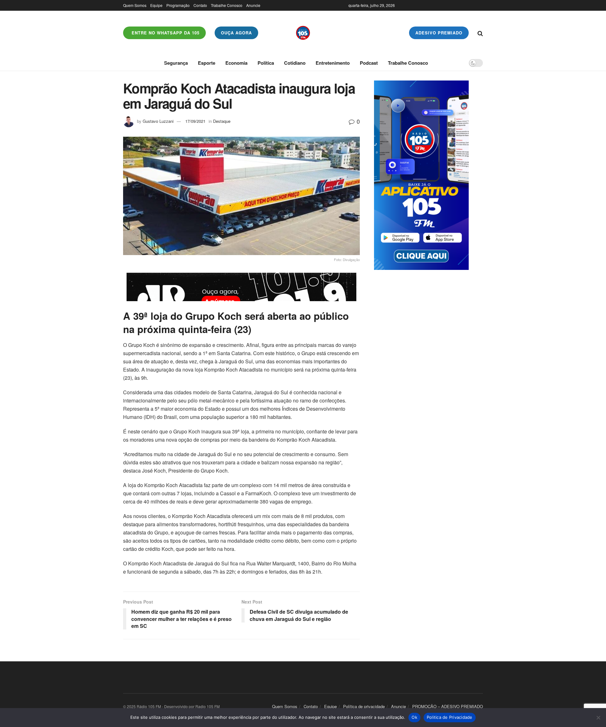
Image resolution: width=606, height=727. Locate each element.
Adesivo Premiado (438, 33)
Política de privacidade (364, 706)
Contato (200, 5)
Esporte (206, 62)
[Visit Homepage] (303, 33)
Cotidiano (295, 62)
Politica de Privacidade (449, 717)
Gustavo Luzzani (158, 121)
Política (266, 62)
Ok (414, 717)
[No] (598, 717)
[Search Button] (480, 33)
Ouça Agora (236, 33)
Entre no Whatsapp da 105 (164, 33)
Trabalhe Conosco (226, 5)
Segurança (176, 62)
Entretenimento (333, 62)
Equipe (156, 5)
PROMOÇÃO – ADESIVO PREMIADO (447, 706)
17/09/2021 (195, 121)
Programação (178, 5)
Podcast (369, 62)
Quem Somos (134, 5)
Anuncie (253, 5)
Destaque (221, 121)
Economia (236, 62)
